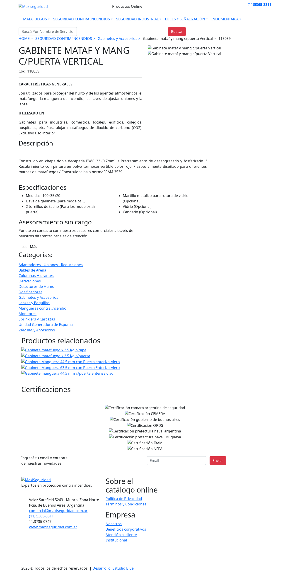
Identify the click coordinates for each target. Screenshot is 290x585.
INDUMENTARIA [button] (225, 19)
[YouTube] (243, 4)
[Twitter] (238, 4)
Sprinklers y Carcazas (37, 319)
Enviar (218, 460)
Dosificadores (30, 291)
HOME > (26, 38)
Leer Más (29, 246)
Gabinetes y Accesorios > (119, 38)
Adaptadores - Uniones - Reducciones (51, 264)
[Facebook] (221, 4)
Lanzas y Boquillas (34, 302)
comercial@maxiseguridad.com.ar (58, 510)
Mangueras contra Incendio (42, 308)
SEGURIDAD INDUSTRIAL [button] (137, 19)
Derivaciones (30, 281)
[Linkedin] (232, 4)
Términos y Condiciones (126, 504)
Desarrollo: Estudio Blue (113, 568)
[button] (266, 580)
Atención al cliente (121, 534)
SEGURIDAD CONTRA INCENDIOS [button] (81, 19)
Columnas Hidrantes (36, 275)
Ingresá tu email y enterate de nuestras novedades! (44, 460)
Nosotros (114, 523)
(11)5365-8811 (259, 4)
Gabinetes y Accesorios (38, 297)
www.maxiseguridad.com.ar (53, 526)
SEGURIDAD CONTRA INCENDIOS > (65, 38)
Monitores (27, 313)
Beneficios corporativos (126, 529)
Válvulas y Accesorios (37, 330)
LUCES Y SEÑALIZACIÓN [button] (185, 19)
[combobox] (48, 31)
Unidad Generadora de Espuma (46, 324)
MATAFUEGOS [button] (35, 19)
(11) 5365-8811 (41, 516)
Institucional (116, 540)
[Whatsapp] (216, 4)
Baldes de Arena (32, 270)
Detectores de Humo (36, 286)
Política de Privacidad (124, 498)
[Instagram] (227, 4)
